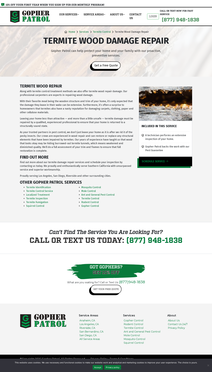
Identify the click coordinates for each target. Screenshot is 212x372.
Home (71, 31)
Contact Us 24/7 (178, 324)
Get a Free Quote (106, 65)
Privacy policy (113, 367)
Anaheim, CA (87, 320)
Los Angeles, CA (89, 324)
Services (84, 31)
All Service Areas (89, 339)
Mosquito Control (134, 339)
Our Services (68, 14)
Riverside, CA (87, 327)
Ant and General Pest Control (142, 331)
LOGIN (153, 16)
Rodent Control (133, 324)
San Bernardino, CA (91, 331)
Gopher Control (133, 320)
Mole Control (132, 335)
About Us (116, 14)
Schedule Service (153, 161)
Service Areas (94, 14)
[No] (208, 365)
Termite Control (102, 31)
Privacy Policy (176, 327)
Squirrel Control (134, 342)
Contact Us (135, 16)
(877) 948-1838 (154, 240)
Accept (97, 367)
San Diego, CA (88, 335)
